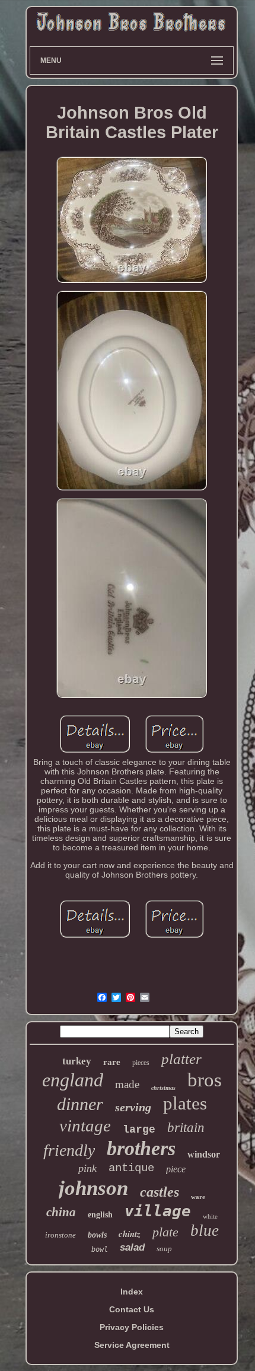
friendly (69, 1150)
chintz (130, 1233)
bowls (97, 1234)
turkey (76, 1061)
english (100, 1214)
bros (204, 1080)
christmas (163, 1088)
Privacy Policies (132, 1327)
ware (198, 1196)
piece (176, 1169)
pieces (140, 1062)
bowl (99, 1249)
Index (131, 1291)
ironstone (60, 1234)
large (139, 1130)
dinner (80, 1104)
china (61, 1212)
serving (133, 1107)
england (72, 1080)
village (158, 1211)
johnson (93, 1188)
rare (111, 1062)
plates (185, 1103)
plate (165, 1232)
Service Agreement (132, 1345)
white (210, 1216)
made (127, 1084)
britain (186, 1127)
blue (204, 1230)
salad (132, 1247)
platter (181, 1059)
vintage (85, 1125)
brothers (141, 1148)
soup (164, 1248)
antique (131, 1168)
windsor (203, 1154)
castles (159, 1192)
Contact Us (131, 1309)
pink (87, 1168)
